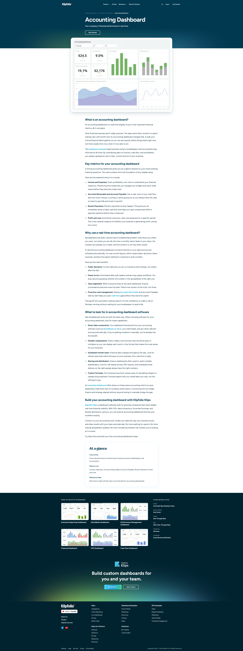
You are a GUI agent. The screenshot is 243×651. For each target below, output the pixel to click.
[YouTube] (66, 627)
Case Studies (126, 633)
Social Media (126, 609)
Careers (63, 620)
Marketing (125, 612)
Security (75, 648)
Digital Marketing (157, 612)
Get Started (176, 4)
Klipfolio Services (67, 622)
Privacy (82, 648)
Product (105, 4)
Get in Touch (131, 587)
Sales (123, 621)
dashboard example (97, 149)
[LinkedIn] (62, 627)
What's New (95, 621)
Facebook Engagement (159, 621)
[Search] (162, 4)
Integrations (95, 609)
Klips (93, 605)
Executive (125, 615)
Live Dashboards (96, 615)
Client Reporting (97, 612)
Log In (167, 4)
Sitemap (63, 648)
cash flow (116, 296)
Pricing (114, 4)
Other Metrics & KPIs (161, 500)
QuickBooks (108, 329)
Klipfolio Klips (91, 405)
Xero (119, 329)
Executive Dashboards (106, 13)
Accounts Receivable (129, 292)
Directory (94, 642)
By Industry (125, 630)
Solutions (94, 633)
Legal (69, 648)
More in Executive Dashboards (73, 500)
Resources (122, 4)
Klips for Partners (134, 4)
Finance (124, 618)
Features (94, 630)
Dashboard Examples (91, 13)
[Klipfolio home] (67, 4)
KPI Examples (157, 605)
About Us (64, 617)
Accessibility (90, 648)
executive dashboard (97, 385)
